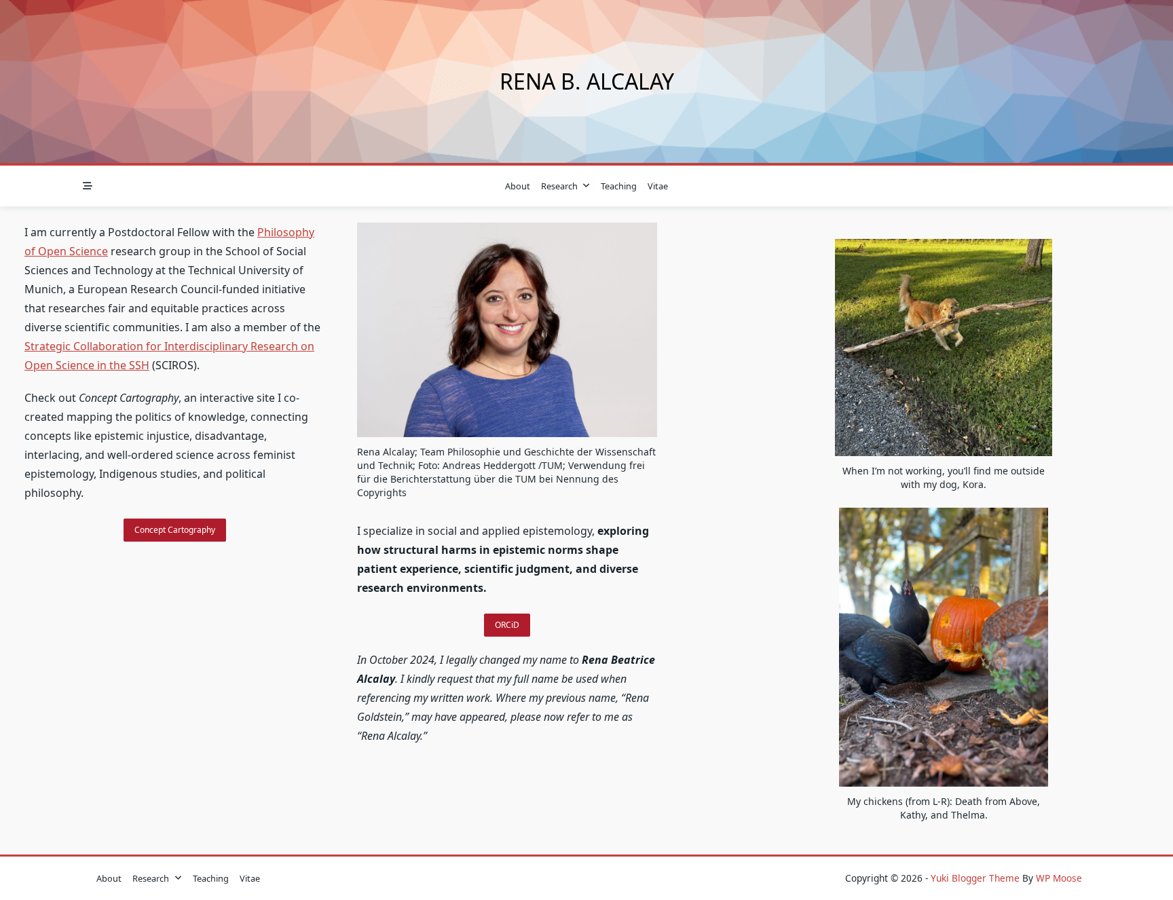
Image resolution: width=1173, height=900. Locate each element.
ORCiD (507, 625)
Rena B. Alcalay (587, 81)
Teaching (619, 186)
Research (559, 186)
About (517, 186)
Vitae (658, 186)
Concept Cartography (174, 530)
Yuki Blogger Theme (975, 877)
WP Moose (1059, 877)
